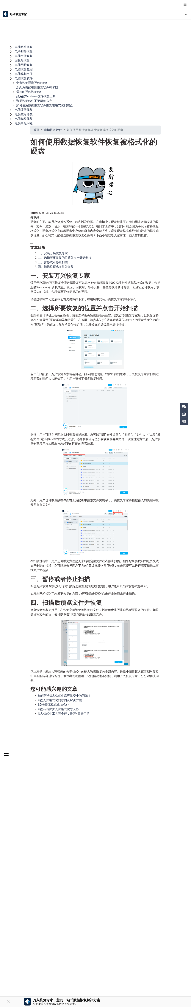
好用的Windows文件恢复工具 (36, 96)
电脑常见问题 (24, 123)
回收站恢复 (22, 60)
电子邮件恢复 (24, 51)
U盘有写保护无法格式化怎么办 (58, 709)
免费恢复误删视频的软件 (32, 83)
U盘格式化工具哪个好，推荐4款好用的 (64, 713)
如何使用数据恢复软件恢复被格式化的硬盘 (44, 105)
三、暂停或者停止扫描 (53, 262)
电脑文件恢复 (24, 56)
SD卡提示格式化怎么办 (53, 704)
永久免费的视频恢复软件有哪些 (37, 87)
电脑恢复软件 (24, 78)
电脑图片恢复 (24, 65)
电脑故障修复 (24, 114)
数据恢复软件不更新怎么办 (34, 101)
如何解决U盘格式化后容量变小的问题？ (64, 695)
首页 (36, 130)
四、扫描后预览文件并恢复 (56, 266)
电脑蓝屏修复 (24, 110)
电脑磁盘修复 (24, 119)
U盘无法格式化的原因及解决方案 (60, 700)
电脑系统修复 (24, 47)
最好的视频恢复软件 (29, 92)
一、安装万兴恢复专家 (53, 253)
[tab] (95, 47)
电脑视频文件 (24, 74)
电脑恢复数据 (24, 69)
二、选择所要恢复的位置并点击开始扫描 (65, 258)
